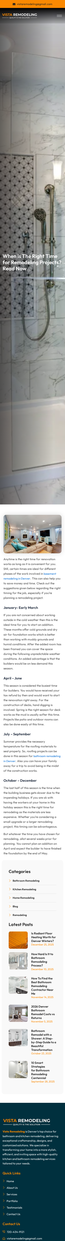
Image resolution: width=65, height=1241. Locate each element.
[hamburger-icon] (59, 15)
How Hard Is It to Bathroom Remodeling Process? (42, 959)
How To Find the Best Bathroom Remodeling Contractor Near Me (42, 986)
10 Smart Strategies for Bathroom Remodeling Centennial (40, 1070)
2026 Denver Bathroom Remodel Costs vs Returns (43, 1012)
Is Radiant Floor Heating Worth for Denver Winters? (43, 937)
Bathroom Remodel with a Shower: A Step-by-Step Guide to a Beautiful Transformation (43, 1040)
